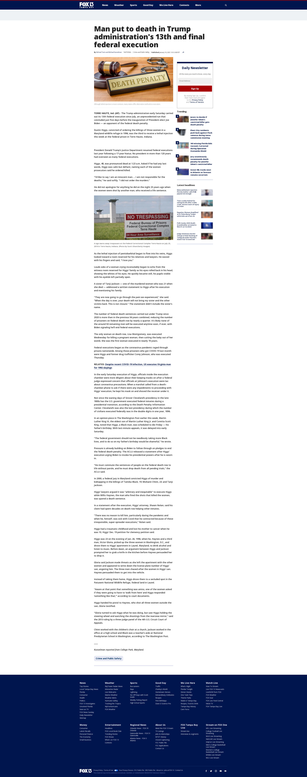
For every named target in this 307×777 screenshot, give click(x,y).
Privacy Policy (197, 100)
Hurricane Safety (111, 701)
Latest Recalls (85, 731)
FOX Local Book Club (113, 731)
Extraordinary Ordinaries (164, 695)
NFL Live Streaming (213, 728)
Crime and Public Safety (141, 52)
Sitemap (83, 718)
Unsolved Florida (86, 706)
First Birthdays (161, 701)
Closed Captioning (162, 740)
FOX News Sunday (87, 712)
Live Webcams (110, 692)
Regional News (138, 724)
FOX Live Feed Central (214, 701)
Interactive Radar (111, 689)
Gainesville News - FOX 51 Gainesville (140, 734)
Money (83, 724)
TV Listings (159, 731)
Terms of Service (197, 102)
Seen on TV (84, 709)
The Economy (85, 737)
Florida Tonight (186, 689)
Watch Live (212, 682)
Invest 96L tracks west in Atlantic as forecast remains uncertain (200, 172)
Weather (109, 682)
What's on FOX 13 (112, 740)
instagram (216, 771)
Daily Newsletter (86, 715)
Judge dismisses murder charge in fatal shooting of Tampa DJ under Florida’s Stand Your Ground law (187, 236)
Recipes (158, 698)
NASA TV (209, 703)
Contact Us (159, 748)
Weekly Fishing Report (138, 700)
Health (82, 698)
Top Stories (84, 686)
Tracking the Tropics (113, 703)
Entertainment (113, 724)
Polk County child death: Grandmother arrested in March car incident (186, 225)
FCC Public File (161, 743)
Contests (108, 743)
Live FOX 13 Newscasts (215, 689)
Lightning (133, 692)
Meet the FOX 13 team (164, 728)
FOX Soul (209, 698)
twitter (211, 771)
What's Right (185, 686)
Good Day (160, 682)
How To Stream (212, 686)
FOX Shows (109, 737)
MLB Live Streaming (214, 736)
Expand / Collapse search (225, 5)
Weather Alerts (110, 698)
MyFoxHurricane (111, 706)
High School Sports (137, 703)
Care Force (185, 709)
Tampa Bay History (188, 706)
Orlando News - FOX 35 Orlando (139, 729)
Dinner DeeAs (186, 692)
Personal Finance (86, 734)
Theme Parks (186, 698)
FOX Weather (110, 709)
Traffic (157, 686)
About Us (160, 724)
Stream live (185, 731)
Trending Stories (111, 734)
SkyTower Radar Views (114, 686)
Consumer (84, 695)
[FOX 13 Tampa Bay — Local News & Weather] (87, 5)
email (225, 771)
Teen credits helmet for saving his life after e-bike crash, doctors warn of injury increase (188, 203)
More (198, 5)
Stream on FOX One (216, 724)
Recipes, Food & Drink (189, 703)
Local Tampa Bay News (89, 689)
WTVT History (160, 737)
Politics (82, 701)
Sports (133, 682)
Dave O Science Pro (163, 703)
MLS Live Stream (212, 758)
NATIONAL (127, 52)
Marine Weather (111, 695)
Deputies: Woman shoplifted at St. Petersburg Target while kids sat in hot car (187, 214)
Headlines (108, 728)
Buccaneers (134, 686)
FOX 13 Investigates (87, 703)
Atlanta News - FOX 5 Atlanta (138, 739)
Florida (82, 692)
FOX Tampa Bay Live (214, 706)
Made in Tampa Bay (188, 701)
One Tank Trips (187, 695)
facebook (206, 771)
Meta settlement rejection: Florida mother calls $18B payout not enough (187, 192)
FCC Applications (161, 745)
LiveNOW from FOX (213, 692)
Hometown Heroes (162, 692)
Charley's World (161, 689)
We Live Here (188, 682)
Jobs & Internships (162, 734)
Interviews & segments (190, 734)
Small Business (85, 740)
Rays (132, 689)
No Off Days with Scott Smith (139, 696)
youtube (221, 771)
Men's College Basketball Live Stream (215, 746)
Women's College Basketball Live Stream (215, 751)
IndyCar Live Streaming (215, 742)
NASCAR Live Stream (214, 739)
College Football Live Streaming (214, 732)
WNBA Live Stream (213, 755)
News (83, 682)
